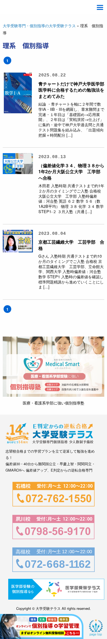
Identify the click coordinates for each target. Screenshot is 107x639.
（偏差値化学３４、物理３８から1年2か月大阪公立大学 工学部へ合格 (71, 171)
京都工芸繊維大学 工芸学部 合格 (71, 245)
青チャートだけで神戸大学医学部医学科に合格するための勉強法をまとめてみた (71, 90)
